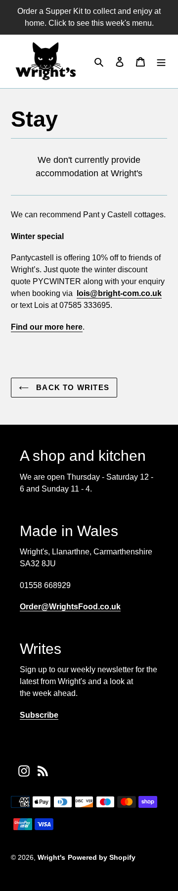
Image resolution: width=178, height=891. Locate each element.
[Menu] (161, 61)
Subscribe (39, 715)
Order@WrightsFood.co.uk (70, 606)
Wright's (51, 857)
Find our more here (47, 327)
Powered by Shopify (101, 857)
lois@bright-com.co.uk (119, 293)
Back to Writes (71, 387)
